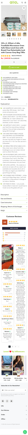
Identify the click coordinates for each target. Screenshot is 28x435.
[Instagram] (7, 401)
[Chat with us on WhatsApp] (25, 432)
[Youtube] (11, 401)
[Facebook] (3, 401)
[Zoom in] (23, 28)
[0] (25, 2)
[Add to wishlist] (23, 8)
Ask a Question (14, 73)
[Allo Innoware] (14, 2)
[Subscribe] (25, 390)
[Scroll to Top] (25, 427)
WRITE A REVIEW (14, 228)
